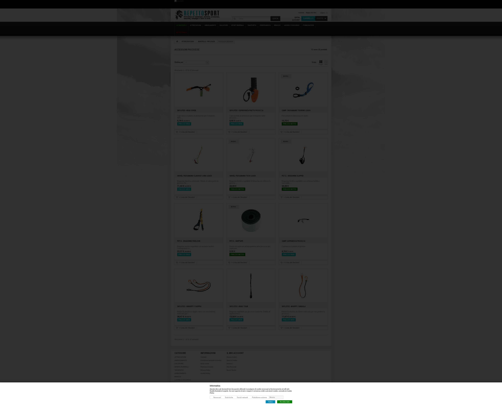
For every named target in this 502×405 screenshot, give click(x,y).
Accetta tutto (285, 402)
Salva (270, 402)
